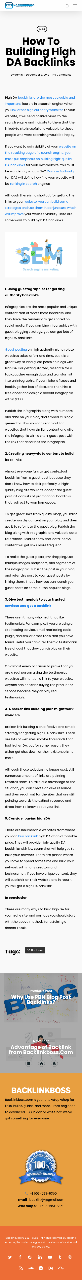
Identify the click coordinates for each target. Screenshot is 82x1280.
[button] (75, 6)
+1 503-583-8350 (51, 1206)
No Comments (62, 75)
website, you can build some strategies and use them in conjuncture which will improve (40, 207)
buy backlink (28, 836)
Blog (42, 28)
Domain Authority (60, 171)
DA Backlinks (35, 950)
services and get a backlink (28, 605)
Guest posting (16, 349)
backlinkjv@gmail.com (46, 1199)
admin (18, 75)
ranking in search (23, 183)
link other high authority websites (37, 110)
